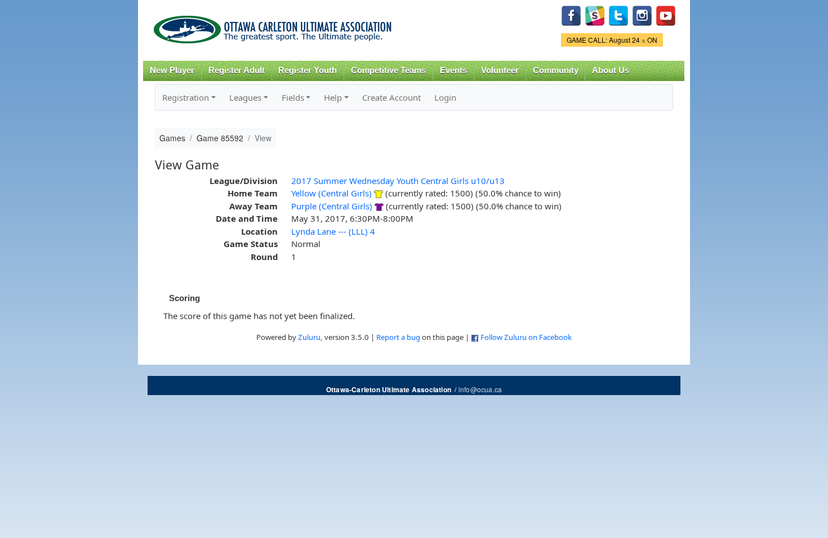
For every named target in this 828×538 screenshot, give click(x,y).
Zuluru (309, 337)
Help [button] (333, 97)
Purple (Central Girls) (331, 206)
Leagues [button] (245, 97)
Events (453, 70)
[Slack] (595, 14)
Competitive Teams (388, 70)
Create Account (391, 97)
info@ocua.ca (480, 389)
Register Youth (307, 70)
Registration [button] (185, 97)
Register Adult (236, 70)
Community (555, 70)
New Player (172, 70)
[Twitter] (618, 14)
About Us (610, 70)
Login (445, 97)
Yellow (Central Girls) (331, 193)
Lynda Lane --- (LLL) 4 (333, 231)
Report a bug (398, 337)
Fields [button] (293, 97)
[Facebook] (571, 14)
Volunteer (500, 70)
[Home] (275, 25)
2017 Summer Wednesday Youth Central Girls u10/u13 (398, 180)
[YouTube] (666, 14)
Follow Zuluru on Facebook (526, 337)
